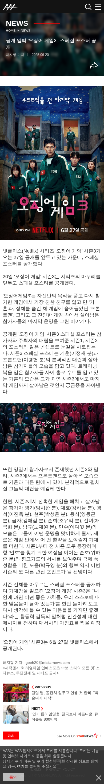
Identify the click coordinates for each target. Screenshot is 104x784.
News (25, 31)
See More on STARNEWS (79, 736)
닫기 (98, 778)
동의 (13, 777)
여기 (21, 766)
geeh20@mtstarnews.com (48, 662)
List (11, 736)
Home (10, 31)
